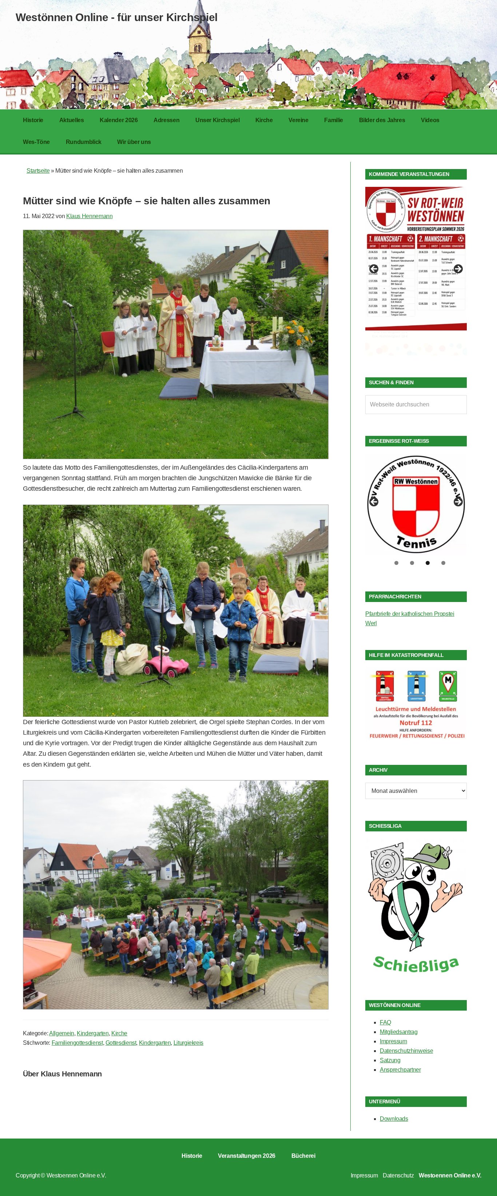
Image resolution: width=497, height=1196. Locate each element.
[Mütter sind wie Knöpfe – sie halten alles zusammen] (176, 457)
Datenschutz (398, 1175)
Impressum (393, 1041)
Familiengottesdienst (77, 1043)
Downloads (394, 1119)
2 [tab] (412, 563)
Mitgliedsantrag (399, 1032)
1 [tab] (396, 563)
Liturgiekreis (188, 1043)
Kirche (119, 1033)
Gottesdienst (121, 1043)
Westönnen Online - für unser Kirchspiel (117, 17)
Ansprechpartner (400, 1070)
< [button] (374, 269)
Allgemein (61, 1033)
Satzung (390, 1060)
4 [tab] (443, 563)
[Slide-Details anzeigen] (416, 258)
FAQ (385, 1022)
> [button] (457, 269)
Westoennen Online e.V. (76, 1175)
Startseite (38, 171)
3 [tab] (428, 563)
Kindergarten (93, 1033)
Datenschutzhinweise (406, 1051)
